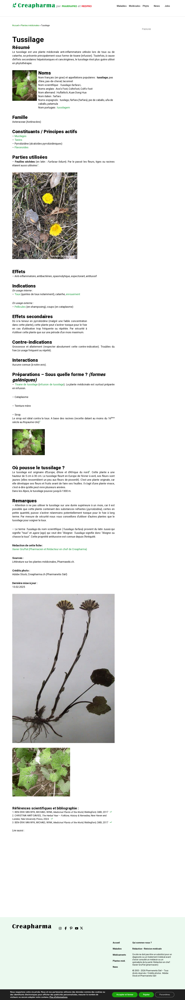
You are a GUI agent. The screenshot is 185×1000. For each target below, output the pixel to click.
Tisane (19, 384)
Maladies (122, 6)
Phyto (146, 6)
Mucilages (20, 136)
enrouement (73, 294)
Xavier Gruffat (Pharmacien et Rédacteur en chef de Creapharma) (49, 549)
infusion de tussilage (51, 384)
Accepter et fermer (124, 994)
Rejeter (146, 994)
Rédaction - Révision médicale (147, 949)
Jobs (167, 6)
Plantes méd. (119, 961)
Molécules (134, 6)
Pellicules (20, 306)
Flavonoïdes (21, 147)
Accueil (15, 25)
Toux (17, 294)
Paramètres (164, 994)
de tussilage (30, 384)
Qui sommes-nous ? (142, 943)
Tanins (18, 139)
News (157, 6)
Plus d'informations (58, 997)
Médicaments (119, 955)
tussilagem (63, 107)
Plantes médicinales (30, 25)
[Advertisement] (63, 866)
